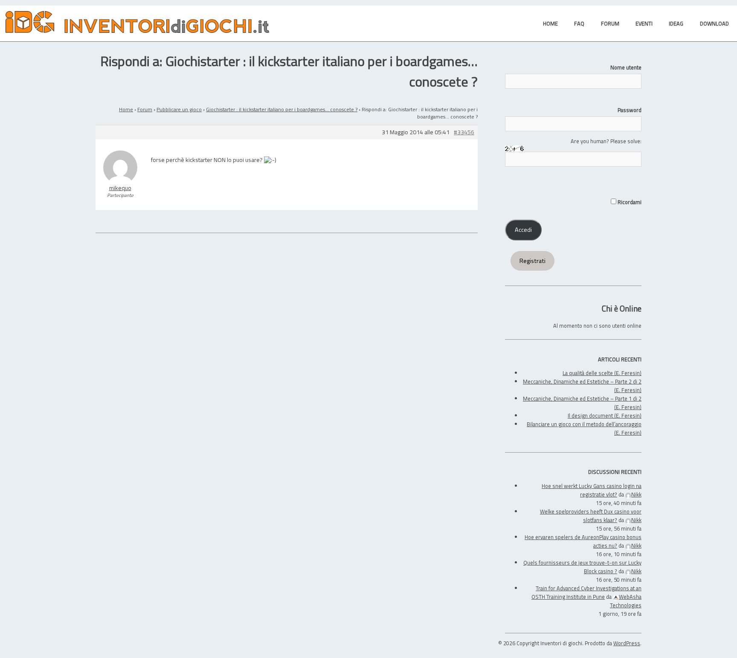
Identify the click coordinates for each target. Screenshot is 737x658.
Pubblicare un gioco (179, 109)
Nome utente (625, 67)
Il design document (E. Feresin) (604, 415)
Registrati (532, 261)
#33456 (464, 132)
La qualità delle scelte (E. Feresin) (602, 373)
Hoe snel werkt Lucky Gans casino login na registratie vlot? (591, 490)
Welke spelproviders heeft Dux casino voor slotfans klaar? (590, 515)
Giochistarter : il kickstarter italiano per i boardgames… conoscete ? (281, 109)
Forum (144, 109)
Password (629, 110)
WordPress (626, 643)
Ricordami (628, 202)
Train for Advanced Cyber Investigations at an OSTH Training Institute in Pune (586, 592)
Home (126, 109)
